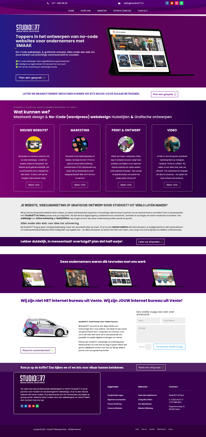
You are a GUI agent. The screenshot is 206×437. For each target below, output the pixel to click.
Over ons (86, 10)
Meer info (33, 184)
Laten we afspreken (149, 241)
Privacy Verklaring (115, 404)
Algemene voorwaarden (117, 400)
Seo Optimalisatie (145, 404)
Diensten (102, 10)
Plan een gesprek (30, 78)
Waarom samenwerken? (37, 350)
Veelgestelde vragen (115, 395)
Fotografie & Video (145, 400)
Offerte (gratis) (122, 10)
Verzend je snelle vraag (169, 346)
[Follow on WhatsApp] (181, 3)
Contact (143, 10)
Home (71, 10)
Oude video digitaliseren (147, 395)
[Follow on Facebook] (167, 3)
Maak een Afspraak (149, 367)
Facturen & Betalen (115, 408)
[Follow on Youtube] (172, 3)
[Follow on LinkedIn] (25, 406)
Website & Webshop (145, 408)
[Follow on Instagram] (177, 3)
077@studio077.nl (177, 400)
